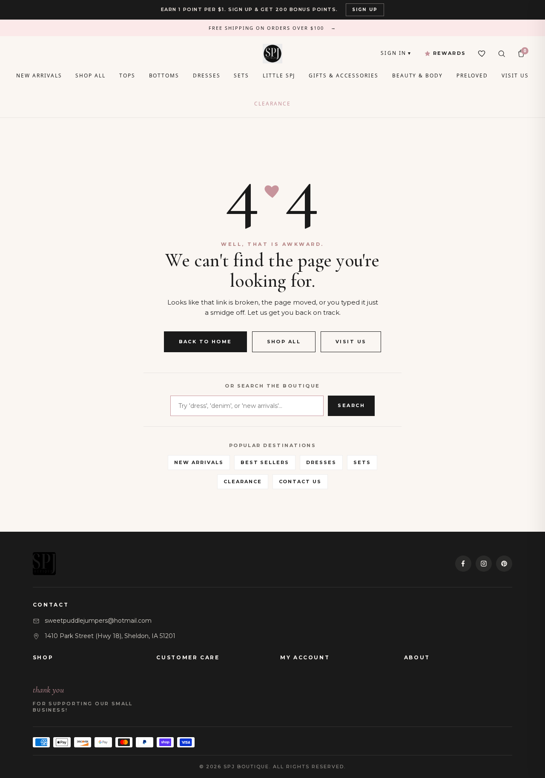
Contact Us (300, 481)
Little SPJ (279, 75)
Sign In (396, 53)
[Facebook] (463, 564)
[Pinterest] (504, 564)
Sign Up (365, 9)
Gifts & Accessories (343, 75)
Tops (127, 75)
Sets (241, 75)
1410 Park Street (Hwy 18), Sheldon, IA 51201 (110, 636)
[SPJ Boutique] (272, 53)
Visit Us (515, 75)
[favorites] (481, 53)
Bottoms (164, 75)
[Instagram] (484, 564)
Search (351, 405)
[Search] (501, 53)
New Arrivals (39, 75)
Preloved (472, 75)
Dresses (206, 75)
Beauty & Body (417, 75)
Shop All (90, 75)
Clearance (272, 103)
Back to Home (205, 342)
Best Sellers (265, 462)
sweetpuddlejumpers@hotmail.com (98, 620)
